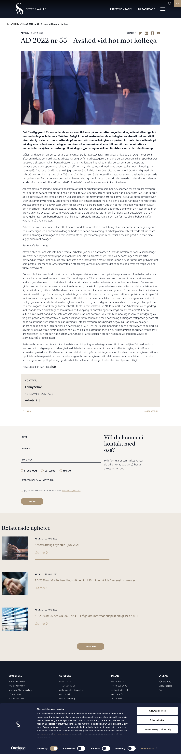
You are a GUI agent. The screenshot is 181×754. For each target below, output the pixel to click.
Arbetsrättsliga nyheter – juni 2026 (57, 545)
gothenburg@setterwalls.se (71, 690)
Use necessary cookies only (157, 729)
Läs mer (40, 552)
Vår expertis (165, 681)
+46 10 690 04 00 (119, 681)
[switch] (81, 748)
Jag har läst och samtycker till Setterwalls (52, 490)
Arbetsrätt (32, 400)
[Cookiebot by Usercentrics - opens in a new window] (18, 748)
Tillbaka (27, 411)
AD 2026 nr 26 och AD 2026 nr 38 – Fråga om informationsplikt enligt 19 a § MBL (87, 616)
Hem (6, 24)
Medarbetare (165, 685)
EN (177, 3)
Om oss (162, 690)
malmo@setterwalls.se (121, 690)
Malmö (67, 470)
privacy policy (60, 734)
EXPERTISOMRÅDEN (121, 9)
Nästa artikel (151, 411)
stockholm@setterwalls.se (20, 690)
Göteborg (50, 470)
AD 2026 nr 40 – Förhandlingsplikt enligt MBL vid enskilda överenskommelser (85, 580)
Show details (147, 748)
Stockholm (30, 470)
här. (54, 367)
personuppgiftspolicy (71, 490)
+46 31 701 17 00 (67, 681)
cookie (44, 734)
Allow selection (157, 720)
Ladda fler (91, 646)
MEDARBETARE (146, 9)
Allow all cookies (157, 711)
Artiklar (17, 24)
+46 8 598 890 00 (17, 681)
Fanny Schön (34, 387)
